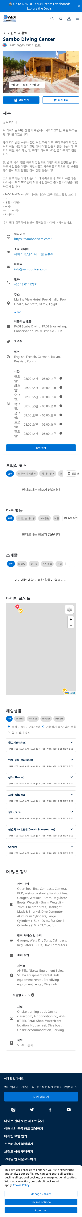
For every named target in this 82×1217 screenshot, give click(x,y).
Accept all (41, 1210)
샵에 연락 (41, 447)
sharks (20, 718)
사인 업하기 (41, 1097)
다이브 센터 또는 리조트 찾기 (24, 1121)
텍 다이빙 (47, 473)
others (59, 718)
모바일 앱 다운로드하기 (20, 1159)
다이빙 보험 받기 (15, 1136)
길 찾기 (18, 311)
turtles (46, 718)
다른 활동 (63, 100)
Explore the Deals (39, 8)
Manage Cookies (41, 1194)
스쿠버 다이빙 (25, 473)
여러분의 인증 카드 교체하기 (23, 1128)
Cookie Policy (21, 1185)
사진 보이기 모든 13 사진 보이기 (26, 84)
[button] (21, 611)
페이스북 (20, 254)
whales (32, 718)
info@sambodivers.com (31, 269)
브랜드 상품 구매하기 (18, 1151)
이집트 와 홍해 (16, 33)
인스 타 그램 (35, 254)
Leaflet (71, 692)
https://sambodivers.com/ (33, 239)
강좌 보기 (24, 100)
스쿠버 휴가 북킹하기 (18, 1144)
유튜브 (49, 254)
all (9, 718)
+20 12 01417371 (26, 284)
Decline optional (41, 1202)
